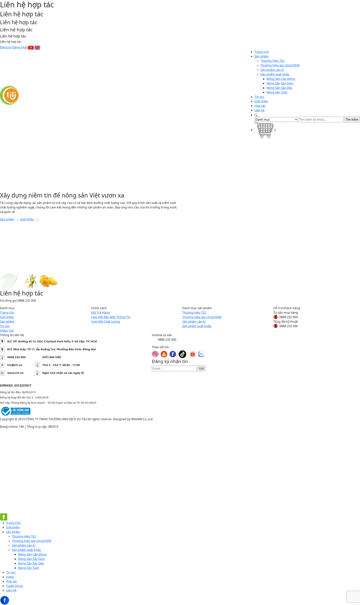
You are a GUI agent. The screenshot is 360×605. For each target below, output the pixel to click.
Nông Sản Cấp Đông (280, 79)
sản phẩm (13, 532)
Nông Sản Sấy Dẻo (279, 88)
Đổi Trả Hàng (100, 312)
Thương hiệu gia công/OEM (280, 65)
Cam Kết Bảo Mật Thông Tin (110, 317)
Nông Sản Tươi (276, 92)
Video (10, 577)
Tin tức (259, 97)
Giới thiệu (261, 101)
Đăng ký (6, 47)
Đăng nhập (20, 47)
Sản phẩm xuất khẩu (275, 74)
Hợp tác (260, 106)
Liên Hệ (11, 590)
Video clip (7, 330)
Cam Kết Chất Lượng (105, 321)
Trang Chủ (13, 523)
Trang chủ (261, 52)
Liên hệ (259, 110)
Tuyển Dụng (14, 586)
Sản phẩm (261, 56)
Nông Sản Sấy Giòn (279, 83)
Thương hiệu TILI (272, 61)
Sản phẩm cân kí (272, 70)
